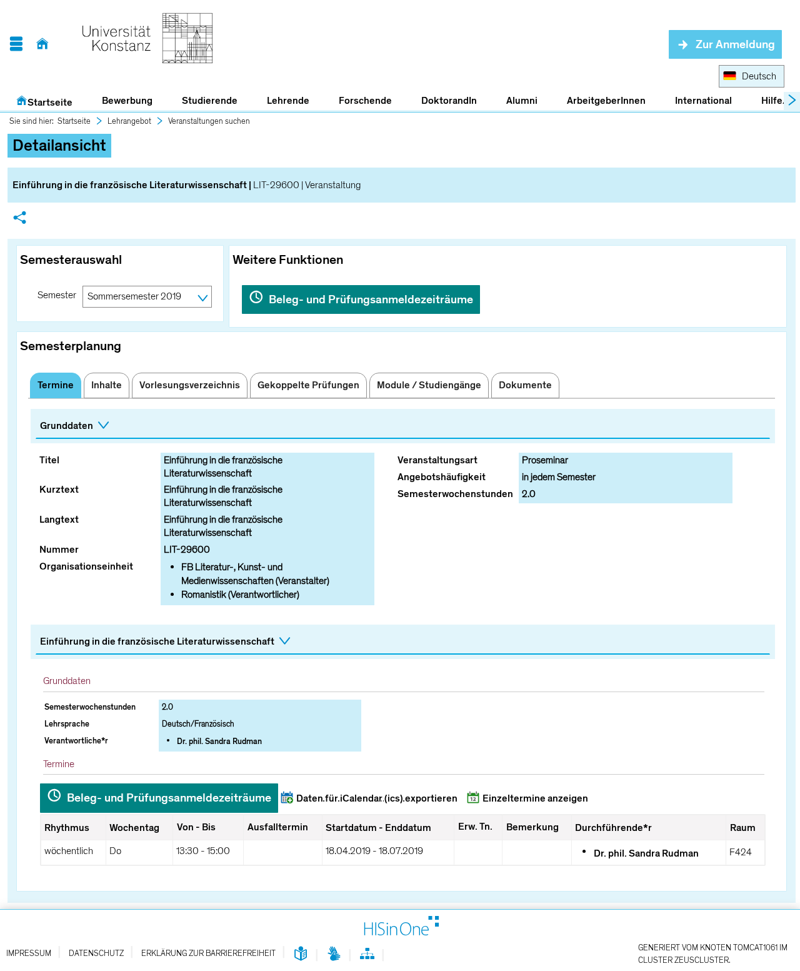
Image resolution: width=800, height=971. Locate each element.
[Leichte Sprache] (301, 954)
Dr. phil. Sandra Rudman (219, 742)
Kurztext (59, 489)
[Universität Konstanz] (147, 44)
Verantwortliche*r (76, 741)
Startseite (50, 102)
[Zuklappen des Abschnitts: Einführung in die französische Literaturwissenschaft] (403, 642)
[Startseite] (42, 44)
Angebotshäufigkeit (442, 477)
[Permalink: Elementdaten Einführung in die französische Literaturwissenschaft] (19, 219)
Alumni (522, 100)
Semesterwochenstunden (455, 494)
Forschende (365, 100)
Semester (57, 295)
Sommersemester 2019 (134, 296)
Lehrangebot (129, 121)
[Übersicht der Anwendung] (367, 956)
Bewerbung (120, 101)
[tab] (55, 385)
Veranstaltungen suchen (209, 121)
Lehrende (288, 100)
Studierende (210, 100)
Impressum (28, 953)
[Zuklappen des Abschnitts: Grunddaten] (403, 427)
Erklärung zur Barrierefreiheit (208, 953)
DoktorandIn (449, 100)
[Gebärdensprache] (334, 954)
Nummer (59, 549)
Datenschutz (96, 953)
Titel (49, 460)
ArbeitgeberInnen (606, 100)
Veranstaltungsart (438, 460)
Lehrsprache (66, 724)
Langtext (59, 519)
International (703, 100)
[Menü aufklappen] (16, 44)
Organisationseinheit (86, 566)
